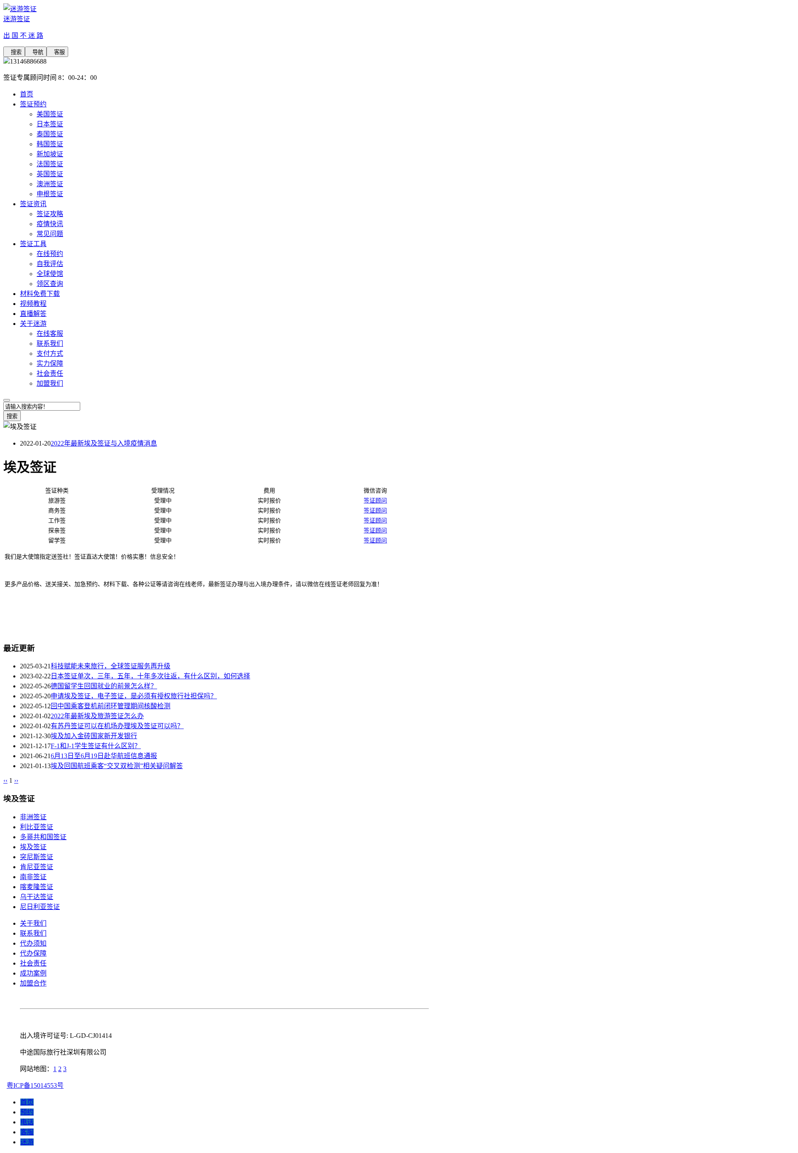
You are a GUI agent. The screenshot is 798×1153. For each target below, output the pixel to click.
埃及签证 (33, 846)
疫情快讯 (50, 223)
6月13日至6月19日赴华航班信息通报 (104, 755)
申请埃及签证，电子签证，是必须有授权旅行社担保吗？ (134, 696)
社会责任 (50, 373)
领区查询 (50, 283)
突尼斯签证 (36, 856)
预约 (27, 1112)
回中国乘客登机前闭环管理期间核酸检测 (110, 706)
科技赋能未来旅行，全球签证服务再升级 (110, 666)
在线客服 (50, 333)
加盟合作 (33, 983)
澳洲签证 (50, 183)
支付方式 (50, 353)
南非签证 (33, 876)
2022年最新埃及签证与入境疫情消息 (104, 443)
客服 (57, 52)
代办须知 (33, 943)
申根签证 (50, 193)
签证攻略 (50, 213)
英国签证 (50, 173)
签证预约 (33, 104)
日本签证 (50, 124)
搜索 (14, 52)
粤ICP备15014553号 (35, 1085)
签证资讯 (33, 203)
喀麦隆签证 (36, 886)
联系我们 (50, 343)
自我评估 (50, 263)
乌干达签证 (36, 896)
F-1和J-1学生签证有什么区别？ (96, 745)
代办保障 (33, 953)
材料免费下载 (40, 293)
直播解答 (33, 313)
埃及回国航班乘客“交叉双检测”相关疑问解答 (117, 765)
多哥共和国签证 (43, 836)
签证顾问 (375, 501)
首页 (26, 94)
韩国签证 (50, 144)
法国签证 (50, 164)
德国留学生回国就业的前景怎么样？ (104, 686)
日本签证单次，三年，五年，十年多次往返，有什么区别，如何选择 (150, 676)
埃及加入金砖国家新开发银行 (94, 735)
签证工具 (33, 243)
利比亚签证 (36, 826)
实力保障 (50, 363)
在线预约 (50, 253)
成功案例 (33, 973)
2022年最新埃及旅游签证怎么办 (97, 715)
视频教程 (33, 303)
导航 (35, 52)
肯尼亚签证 (36, 866)
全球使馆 (50, 273)
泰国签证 (50, 134)
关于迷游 (33, 323)
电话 (27, 1122)
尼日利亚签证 (40, 906)
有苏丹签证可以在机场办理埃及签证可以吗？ (117, 725)
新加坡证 (50, 154)
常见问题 (50, 233)
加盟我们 (50, 383)
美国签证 (50, 114)
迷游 (27, 1142)
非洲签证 (33, 816)
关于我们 (33, 923)
